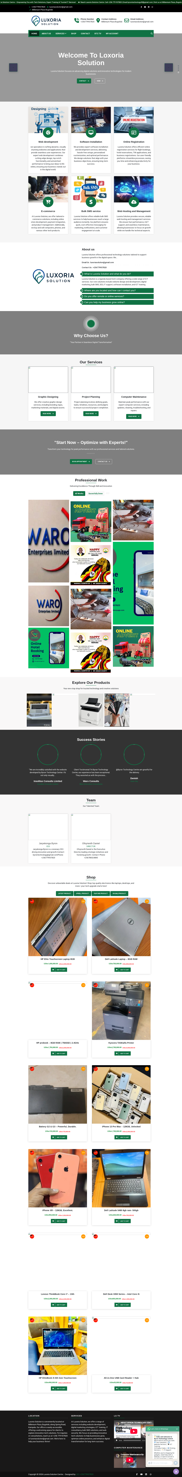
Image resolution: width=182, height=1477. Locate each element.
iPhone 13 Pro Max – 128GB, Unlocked (121, 1126)
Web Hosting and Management (133, 211)
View (99, 77)
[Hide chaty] (176, 1471)
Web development (48, 142)
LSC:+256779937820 (84, 1474)
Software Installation (91, 142)
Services (60, 33)
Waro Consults (94, 781)
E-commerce (48, 211)
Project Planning (91, 397)
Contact (85, 33)
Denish (137, 778)
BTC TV (98, 33)
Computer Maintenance (133, 397)
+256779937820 (38, 7)
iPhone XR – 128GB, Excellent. (57, 1210)
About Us (46, 33)
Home (34, 33)
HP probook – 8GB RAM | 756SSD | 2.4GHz (57, 1043)
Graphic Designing (48, 397)
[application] (134, 1431)
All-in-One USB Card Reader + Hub (121, 1378)
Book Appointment (79, 461)
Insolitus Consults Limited (50, 781)
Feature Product (101, 893)
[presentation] (13, 67)
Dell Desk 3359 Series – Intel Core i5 (121, 1294)
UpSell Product (82, 893)
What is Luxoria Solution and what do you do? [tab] (107, 274)
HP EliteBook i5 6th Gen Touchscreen (57, 1378)
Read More (47, 413)
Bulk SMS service (91, 211)
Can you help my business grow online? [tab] (104, 302)
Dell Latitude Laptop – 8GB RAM (121, 959)
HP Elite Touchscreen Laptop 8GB (58, 959)
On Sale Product (119, 893)
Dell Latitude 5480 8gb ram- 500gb (121, 1210)
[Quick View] (50, 969)
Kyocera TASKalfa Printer (121, 1043)
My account (112, 33)
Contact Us (103, 461)
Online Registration (133, 142)
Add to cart (61, 970)
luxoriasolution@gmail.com (61, 7)
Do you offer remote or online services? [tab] (104, 296)
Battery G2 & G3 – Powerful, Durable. (57, 1126)
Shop (73, 33)
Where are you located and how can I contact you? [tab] (110, 290)
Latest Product (64, 893)
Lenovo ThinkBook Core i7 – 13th (57, 1294)
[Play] (117, 1440)
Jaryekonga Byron (48, 843)
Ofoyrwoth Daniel (91, 843)
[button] (178, 66)
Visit (84, 77)
